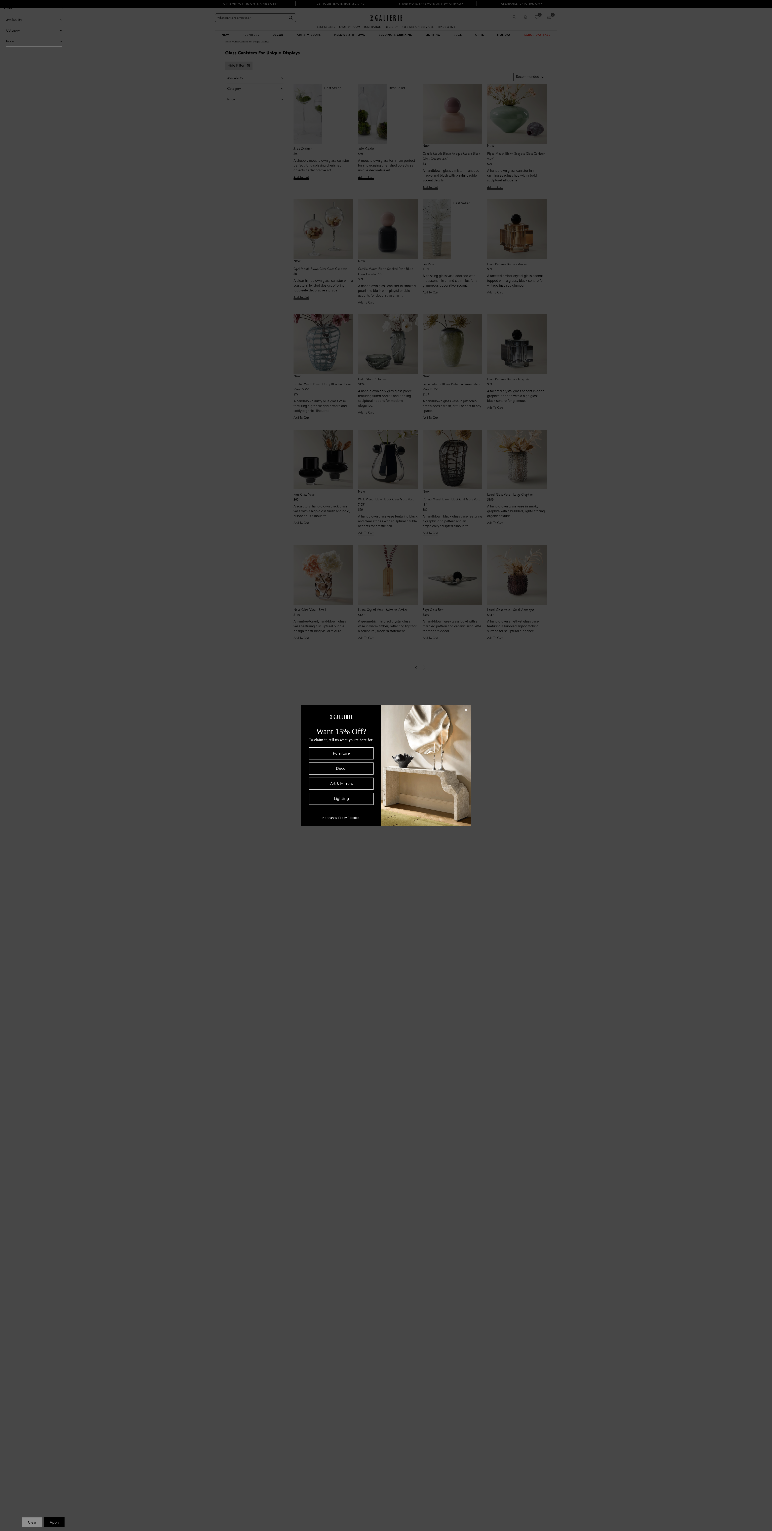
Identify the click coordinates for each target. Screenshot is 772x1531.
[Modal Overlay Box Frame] (386, 765)
